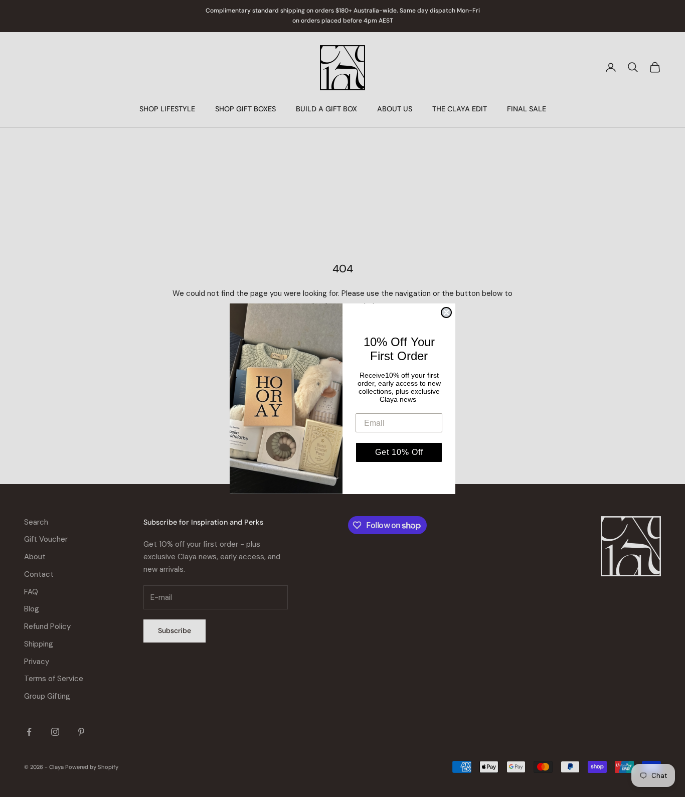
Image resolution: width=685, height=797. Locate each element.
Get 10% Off (399, 452)
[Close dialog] (446, 312)
